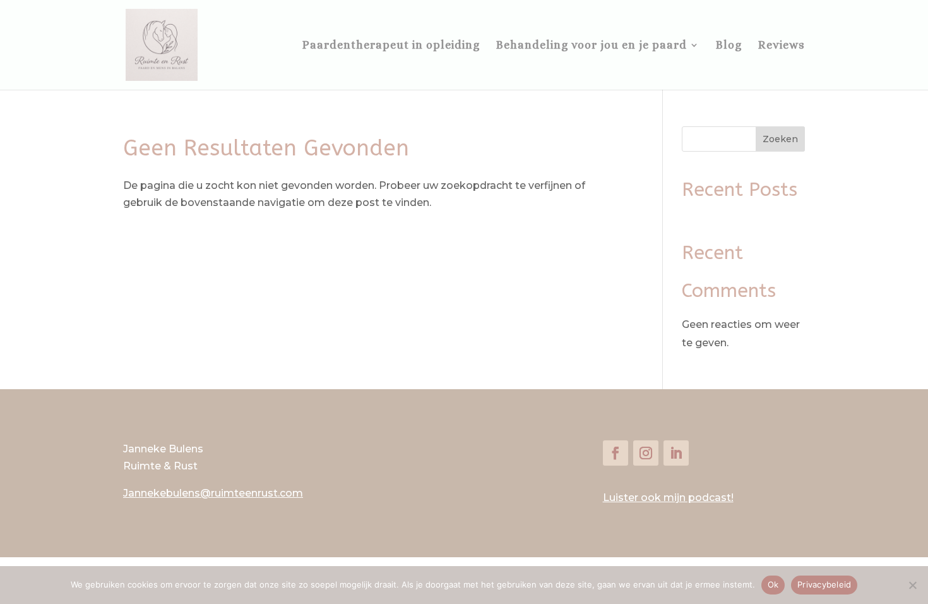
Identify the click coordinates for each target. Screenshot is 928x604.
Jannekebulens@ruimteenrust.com (213, 493)
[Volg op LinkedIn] (676, 453)
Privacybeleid (824, 584)
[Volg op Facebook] (615, 453)
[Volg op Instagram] (645, 453)
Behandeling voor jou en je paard (591, 45)
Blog (729, 45)
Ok (773, 584)
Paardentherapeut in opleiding (391, 45)
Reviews (781, 45)
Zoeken (780, 139)
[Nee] (912, 585)
